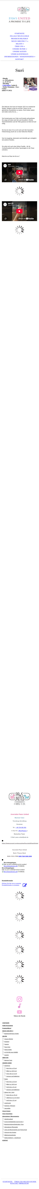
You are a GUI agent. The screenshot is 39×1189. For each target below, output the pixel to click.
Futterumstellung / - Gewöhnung (12, 1137)
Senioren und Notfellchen (13, 1076)
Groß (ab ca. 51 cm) (11, 1087)
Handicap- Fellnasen (9, 1105)
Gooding (6, 1055)
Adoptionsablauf (8, 1119)
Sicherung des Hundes (10, 1132)
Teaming (6, 1044)
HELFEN (19, 44)
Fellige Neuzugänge (19, 36)
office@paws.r (22, 830)
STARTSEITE (19, 33)
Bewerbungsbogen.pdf (10, 866)
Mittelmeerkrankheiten (10, 1135)
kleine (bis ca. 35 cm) (11, 1095)
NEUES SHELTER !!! (19, 41)
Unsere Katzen (19, 51)
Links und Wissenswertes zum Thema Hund (15, 1129)
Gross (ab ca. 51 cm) (11, 1073)
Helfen (26, 1181)
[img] (19, 10)
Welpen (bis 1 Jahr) (9, 1092)
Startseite (7, 1181)
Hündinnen (7, 1065)
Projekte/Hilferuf (19, 39)
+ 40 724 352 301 (21, 827)
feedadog (6, 1041)
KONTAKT (19, 59)
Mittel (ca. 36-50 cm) (11, 1071)
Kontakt (14, 1183)
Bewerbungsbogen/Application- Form (14, 1124)
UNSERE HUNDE (19, 49)
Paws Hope (7, 1047)
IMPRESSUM (24, 1183)
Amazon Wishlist (8, 1039)
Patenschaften (8, 1049)
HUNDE (33, 1181)
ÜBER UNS (19, 46)
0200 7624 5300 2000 (25, 856)
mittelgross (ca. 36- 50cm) (13, 1097)
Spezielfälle (7, 1108)
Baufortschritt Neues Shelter (11, 1033)
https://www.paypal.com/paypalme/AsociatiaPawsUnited (20, 843)
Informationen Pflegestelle (11, 1127)
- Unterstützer (6, 85)
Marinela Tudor (8, 1060)
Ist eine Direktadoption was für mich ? (14, 1121)
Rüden (6, 1079)
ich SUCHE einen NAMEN (11, 1052)
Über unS (18, 1181)
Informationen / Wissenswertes (19, 57)
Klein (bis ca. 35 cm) (11, 1068)
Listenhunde (7, 1103)
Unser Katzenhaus (19, 54)
